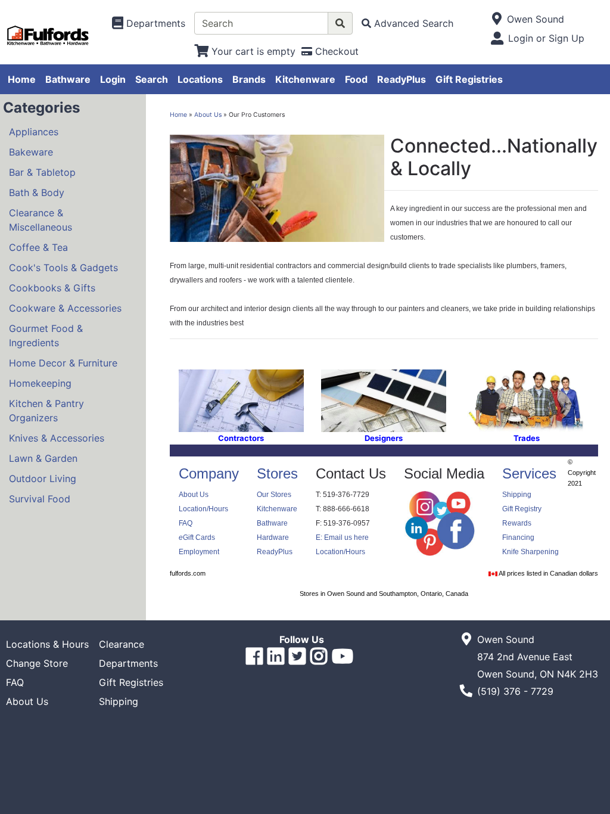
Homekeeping (40, 383)
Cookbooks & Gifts (52, 288)
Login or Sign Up (546, 38)
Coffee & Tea (38, 247)
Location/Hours (203, 509)
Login (113, 79)
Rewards (516, 523)
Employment (199, 552)
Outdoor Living (42, 478)
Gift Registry (521, 509)
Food (356, 79)
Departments (128, 663)
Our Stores (274, 494)
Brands (249, 79)
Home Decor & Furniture (63, 363)
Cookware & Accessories (65, 308)
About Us (208, 115)
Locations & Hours (47, 644)
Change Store (37, 663)
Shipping (516, 494)
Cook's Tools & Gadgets (63, 268)
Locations (200, 79)
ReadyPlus (401, 79)
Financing (518, 537)
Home (22, 79)
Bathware (68, 79)
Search (151, 79)
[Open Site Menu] (497, 19)
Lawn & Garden (43, 458)
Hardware (273, 537)
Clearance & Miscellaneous (40, 220)
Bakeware (31, 152)
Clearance (121, 644)
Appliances (33, 132)
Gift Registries (469, 79)
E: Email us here (342, 537)
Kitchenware (305, 79)
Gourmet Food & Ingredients (46, 335)
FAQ (185, 523)
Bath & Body (36, 192)
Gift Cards (197, 537)
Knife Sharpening (530, 552)
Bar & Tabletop (42, 172)
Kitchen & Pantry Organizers (46, 410)
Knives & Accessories (56, 438)
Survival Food (39, 499)
